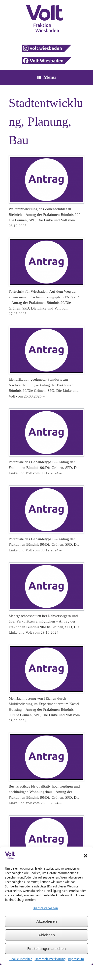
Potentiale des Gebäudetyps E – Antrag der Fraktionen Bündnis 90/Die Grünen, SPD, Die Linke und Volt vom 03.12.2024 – (44, 467)
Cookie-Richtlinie (20, 959)
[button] (85, 855)
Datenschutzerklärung (50, 959)
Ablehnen (46, 934)
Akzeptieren (46, 921)
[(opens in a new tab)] (46, 180)
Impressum (76, 959)
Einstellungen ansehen (46, 948)
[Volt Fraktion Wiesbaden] (46, 18)
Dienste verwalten (45, 908)
